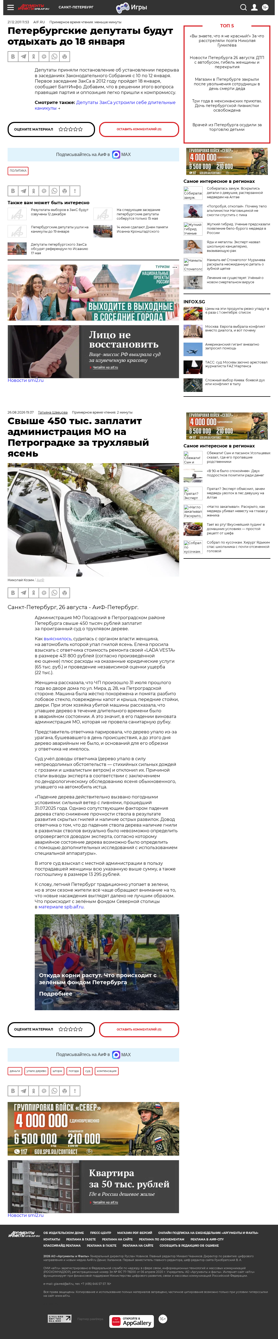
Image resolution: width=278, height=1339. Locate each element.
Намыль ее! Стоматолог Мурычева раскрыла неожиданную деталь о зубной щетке (236, 264)
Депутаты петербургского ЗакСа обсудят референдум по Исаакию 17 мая (59, 248)
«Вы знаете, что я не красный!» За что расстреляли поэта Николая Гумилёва (227, 41)
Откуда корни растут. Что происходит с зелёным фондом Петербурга (98, 979)
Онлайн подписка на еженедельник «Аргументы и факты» (208, 1233)
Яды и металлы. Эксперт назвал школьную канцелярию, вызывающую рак (233, 246)
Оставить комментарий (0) (139, 129)
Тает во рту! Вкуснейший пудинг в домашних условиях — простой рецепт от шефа (236, 528)
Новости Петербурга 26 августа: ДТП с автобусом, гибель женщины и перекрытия (227, 62)
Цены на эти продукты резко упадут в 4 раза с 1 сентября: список (237, 310)
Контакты (51, 1239)
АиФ (40, 580)
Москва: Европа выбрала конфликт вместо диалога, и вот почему (235, 328)
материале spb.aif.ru (61, 906)
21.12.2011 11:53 (18, 22)
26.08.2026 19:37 (21, 412)
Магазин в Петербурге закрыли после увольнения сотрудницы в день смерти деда (227, 84)
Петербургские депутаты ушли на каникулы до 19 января (60, 229)
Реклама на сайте (117, 1239)
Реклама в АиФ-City (207, 1239)
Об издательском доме (63, 1233)
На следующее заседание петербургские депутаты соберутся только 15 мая (138, 214)
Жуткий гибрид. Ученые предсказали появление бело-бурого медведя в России (238, 228)
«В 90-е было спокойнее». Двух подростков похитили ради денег (235, 473)
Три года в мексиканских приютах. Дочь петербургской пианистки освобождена (227, 106)
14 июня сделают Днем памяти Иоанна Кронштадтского (142, 229)
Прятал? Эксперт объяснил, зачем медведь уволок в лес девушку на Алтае (236, 493)
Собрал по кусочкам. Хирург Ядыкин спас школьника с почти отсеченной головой (238, 546)
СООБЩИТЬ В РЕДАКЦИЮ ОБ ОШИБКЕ (189, 1245)
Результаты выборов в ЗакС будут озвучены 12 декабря (60, 212)
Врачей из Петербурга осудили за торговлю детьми (227, 127)
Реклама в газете (81, 1239)
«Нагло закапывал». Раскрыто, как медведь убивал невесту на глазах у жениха (237, 511)
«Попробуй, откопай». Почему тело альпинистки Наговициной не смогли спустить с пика (237, 210)
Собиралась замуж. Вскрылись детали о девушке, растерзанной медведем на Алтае (235, 192)
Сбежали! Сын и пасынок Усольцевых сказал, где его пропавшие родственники (238, 457)
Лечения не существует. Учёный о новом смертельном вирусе (235, 280)
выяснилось (57, 638)
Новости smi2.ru (26, 380)
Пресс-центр (100, 1233)
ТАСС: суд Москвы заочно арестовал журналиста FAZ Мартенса (236, 364)
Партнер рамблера (90, 1319)
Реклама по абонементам (161, 1239)
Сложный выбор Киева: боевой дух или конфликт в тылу (235, 382)
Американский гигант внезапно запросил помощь (232, 346)
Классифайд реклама (62, 1245)
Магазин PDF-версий (134, 1233)
